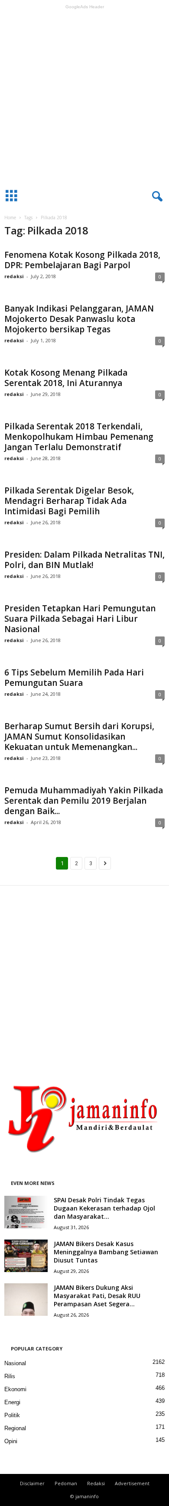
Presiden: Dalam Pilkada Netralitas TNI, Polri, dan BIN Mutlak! (84, 560)
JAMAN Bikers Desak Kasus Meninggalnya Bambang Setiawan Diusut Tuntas (106, 1252)
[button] (155, 196)
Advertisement (132, 1483)
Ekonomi (15, 1389)
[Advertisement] (84, 97)
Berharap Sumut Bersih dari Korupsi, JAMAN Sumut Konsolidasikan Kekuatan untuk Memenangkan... (79, 737)
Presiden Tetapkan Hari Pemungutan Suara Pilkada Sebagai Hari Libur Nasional (80, 619)
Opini (10, 1441)
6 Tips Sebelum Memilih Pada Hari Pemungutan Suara (74, 677)
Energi (12, 1402)
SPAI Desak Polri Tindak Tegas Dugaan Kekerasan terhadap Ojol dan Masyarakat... (104, 1208)
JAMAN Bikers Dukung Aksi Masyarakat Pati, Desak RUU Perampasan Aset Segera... (97, 1295)
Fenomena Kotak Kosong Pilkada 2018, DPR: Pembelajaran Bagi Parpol (82, 260)
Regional (15, 1428)
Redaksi (96, 1483)
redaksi (14, 276)
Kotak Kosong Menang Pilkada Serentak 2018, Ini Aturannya (65, 378)
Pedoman (66, 1483)
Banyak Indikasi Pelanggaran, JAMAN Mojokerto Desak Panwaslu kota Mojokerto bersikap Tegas (79, 319)
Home (10, 217)
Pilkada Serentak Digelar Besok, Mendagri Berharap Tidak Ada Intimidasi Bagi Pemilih (69, 501)
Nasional (15, 1363)
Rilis (9, 1376)
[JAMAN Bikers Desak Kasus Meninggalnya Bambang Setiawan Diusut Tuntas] (26, 1256)
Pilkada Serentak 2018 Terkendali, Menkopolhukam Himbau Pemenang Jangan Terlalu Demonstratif (78, 437)
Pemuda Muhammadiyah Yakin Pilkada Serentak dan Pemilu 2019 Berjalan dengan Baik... (83, 801)
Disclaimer (32, 1483)
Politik (12, 1415)
